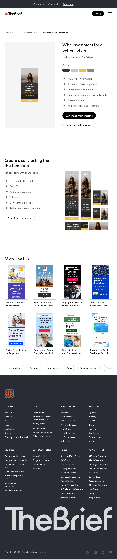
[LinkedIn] (95, 552)
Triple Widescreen (89, 368)
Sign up (97, 13)
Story (69, 368)
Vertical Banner (25, 32)
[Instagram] (102, 552)
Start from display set (79, 124)
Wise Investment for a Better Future (52, 32)
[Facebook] (88, 552)
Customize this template (79, 115)
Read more (68, 4)
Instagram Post (14, 368)
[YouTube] (110, 552)
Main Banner (53, 368)
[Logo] (9, 394)
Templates (9, 32)
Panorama (34, 368)
